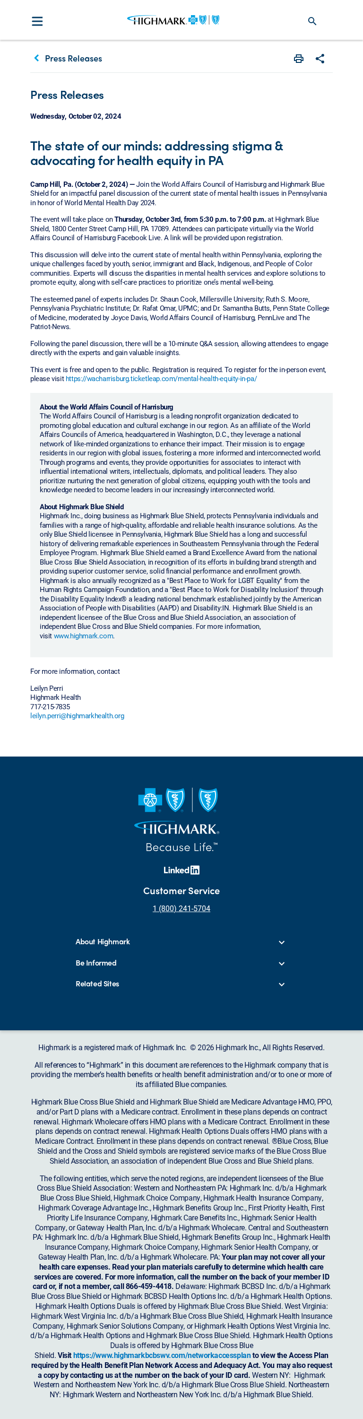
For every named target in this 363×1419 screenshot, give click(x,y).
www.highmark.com (83, 635)
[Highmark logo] (173, 20)
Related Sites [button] (97, 984)
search (312, 21)
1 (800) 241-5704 (181, 908)
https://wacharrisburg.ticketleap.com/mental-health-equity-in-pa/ (161, 378)
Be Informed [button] (96, 963)
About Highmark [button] (103, 942)
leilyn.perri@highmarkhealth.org (77, 715)
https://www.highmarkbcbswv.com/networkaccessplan (162, 1355)
